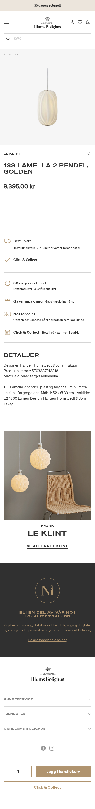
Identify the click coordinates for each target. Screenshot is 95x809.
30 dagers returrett (47, 5)
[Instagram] (51, 748)
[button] (44, 142)
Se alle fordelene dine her (47, 640)
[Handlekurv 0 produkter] (88, 21)
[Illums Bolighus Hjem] (47, 22)
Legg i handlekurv (63, 771)
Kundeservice (18, 699)
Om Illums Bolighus (25, 729)
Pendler (13, 54)
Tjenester (15, 714)
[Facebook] (43, 748)
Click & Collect (47, 787)
